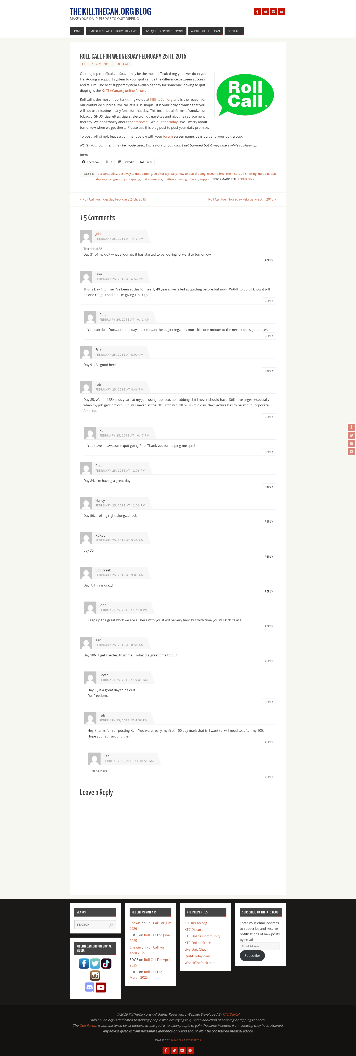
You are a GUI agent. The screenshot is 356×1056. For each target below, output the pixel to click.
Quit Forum (88, 1025)
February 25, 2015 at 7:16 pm (119, 239)
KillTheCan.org (161, 99)
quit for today (167, 122)
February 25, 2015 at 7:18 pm (124, 610)
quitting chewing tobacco (181, 179)
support (205, 179)
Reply (269, 260)
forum (168, 136)
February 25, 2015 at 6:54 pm (119, 279)
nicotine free (216, 174)
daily (173, 174)
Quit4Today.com (197, 956)
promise (231, 174)
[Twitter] (351, 435)
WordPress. (193, 1040)
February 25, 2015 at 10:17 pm (125, 435)
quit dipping (131, 179)
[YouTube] (351, 451)
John (98, 233)
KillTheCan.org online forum (123, 90)
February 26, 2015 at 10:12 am (125, 319)
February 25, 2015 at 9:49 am (119, 540)
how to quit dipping (192, 174)
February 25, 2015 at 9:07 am (119, 575)
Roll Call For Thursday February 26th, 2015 (242, 199)
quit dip (263, 174)
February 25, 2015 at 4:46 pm (119, 389)
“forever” (141, 122)
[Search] (111, 925)
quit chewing (248, 174)
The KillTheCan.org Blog (110, 11)
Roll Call (122, 64)
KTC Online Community (202, 936)
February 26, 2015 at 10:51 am (129, 761)
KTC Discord (194, 929)
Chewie (135, 923)
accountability (107, 174)
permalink (246, 179)
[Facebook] (351, 427)
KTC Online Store (198, 942)
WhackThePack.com (200, 962)
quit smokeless (152, 179)
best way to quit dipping (135, 174)
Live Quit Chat (195, 949)
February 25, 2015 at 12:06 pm (120, 470)
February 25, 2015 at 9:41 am (124, 680)
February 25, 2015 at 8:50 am (119, 645)
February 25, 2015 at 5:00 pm (119, 354)
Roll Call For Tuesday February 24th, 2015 (113, 199)
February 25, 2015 (96, 64)
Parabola (177, 1040)
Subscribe (252, 955)
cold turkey (161, 174)
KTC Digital (231, 1014)
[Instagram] (351, 443)
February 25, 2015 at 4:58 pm (124, 720)
